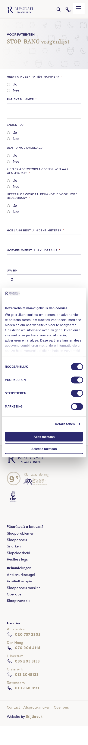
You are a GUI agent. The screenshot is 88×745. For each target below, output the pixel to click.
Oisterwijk (15, 669)
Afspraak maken (36, 707)
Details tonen (65, 424)
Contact (13, 707)
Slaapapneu (17, 540)
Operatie (14, 594)
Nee (16, 90)
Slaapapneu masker (23, 588)
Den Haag (15, 642)
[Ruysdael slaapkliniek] (26, 462)
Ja (15, 84)
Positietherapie (19, 581)
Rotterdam (16, 683)
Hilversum (15, 656)
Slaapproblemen (20, 533)
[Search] (58, 9)
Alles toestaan (44, 436)
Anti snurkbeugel (21, 575)
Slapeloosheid (18, 553)
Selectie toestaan (44, 449)
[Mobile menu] (79, 8)
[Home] (20, 9)
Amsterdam (16, 629)
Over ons (61, 707)
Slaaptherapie (18, 600)
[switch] (77, 379)
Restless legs (17, 559)
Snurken (14, 546)
